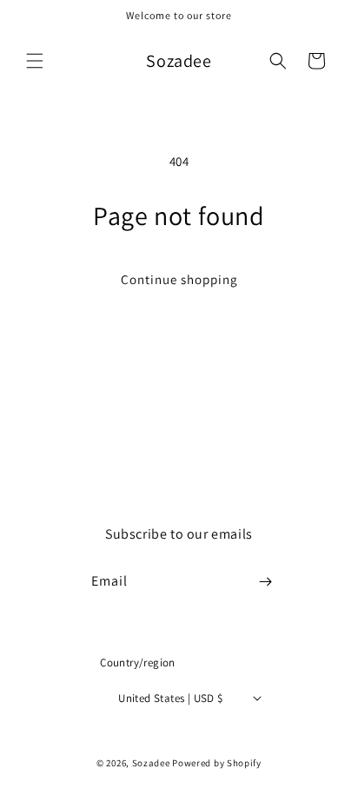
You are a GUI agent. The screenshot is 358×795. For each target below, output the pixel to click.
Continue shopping (179, 279)
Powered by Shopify (217, 763)
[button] (35, 61)
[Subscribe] (266, 581)
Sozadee (151, 763)
